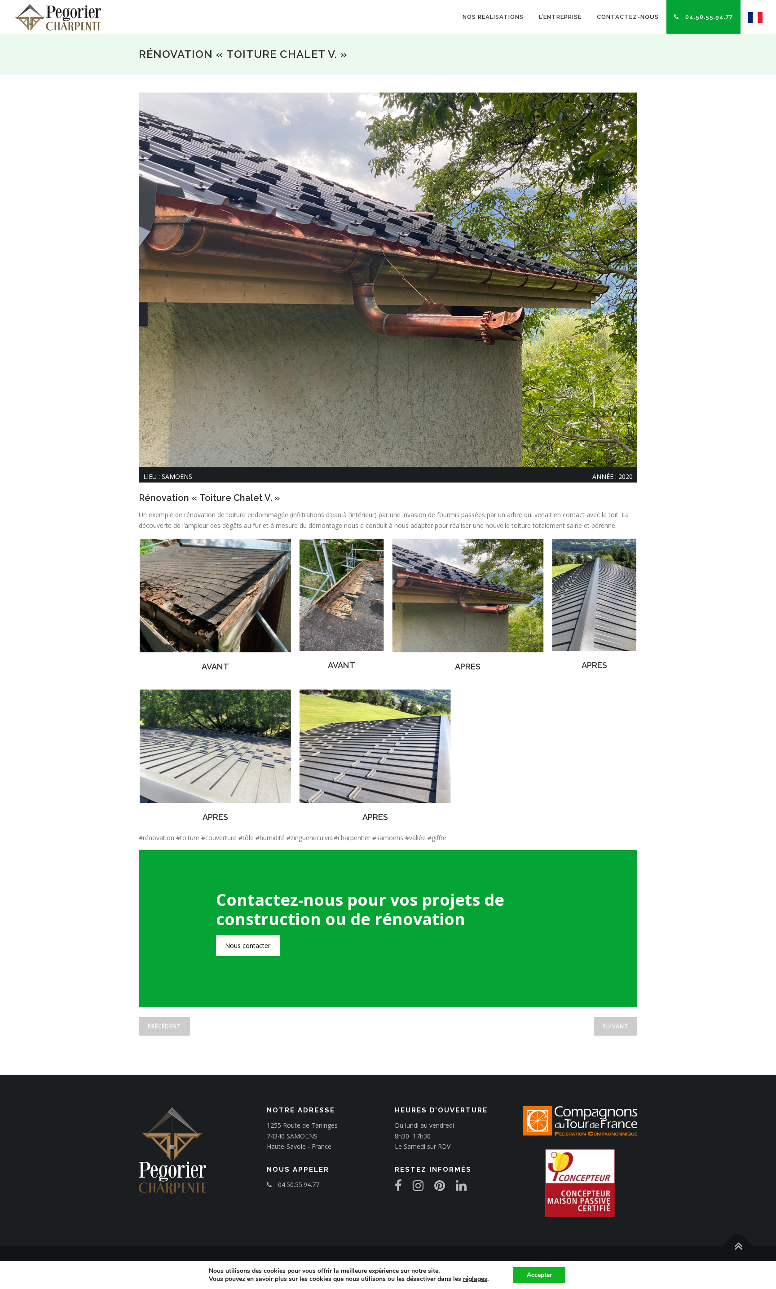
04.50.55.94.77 (708, 16)
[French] (752, 17)
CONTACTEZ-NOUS (628, 16)
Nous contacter (247, 945)
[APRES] (468, 595)
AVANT (215, 666)
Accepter (539, 1275)
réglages (475, 1279)
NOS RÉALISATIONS (493, 16)
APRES (468, 666)
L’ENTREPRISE (560, 16)
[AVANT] (215, 595)
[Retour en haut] (738, 1246)
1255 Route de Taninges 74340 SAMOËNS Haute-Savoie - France (302, 1136)
